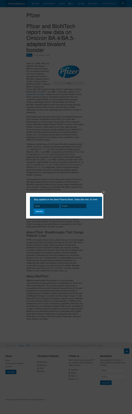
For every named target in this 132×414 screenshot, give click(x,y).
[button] (103, 193)
